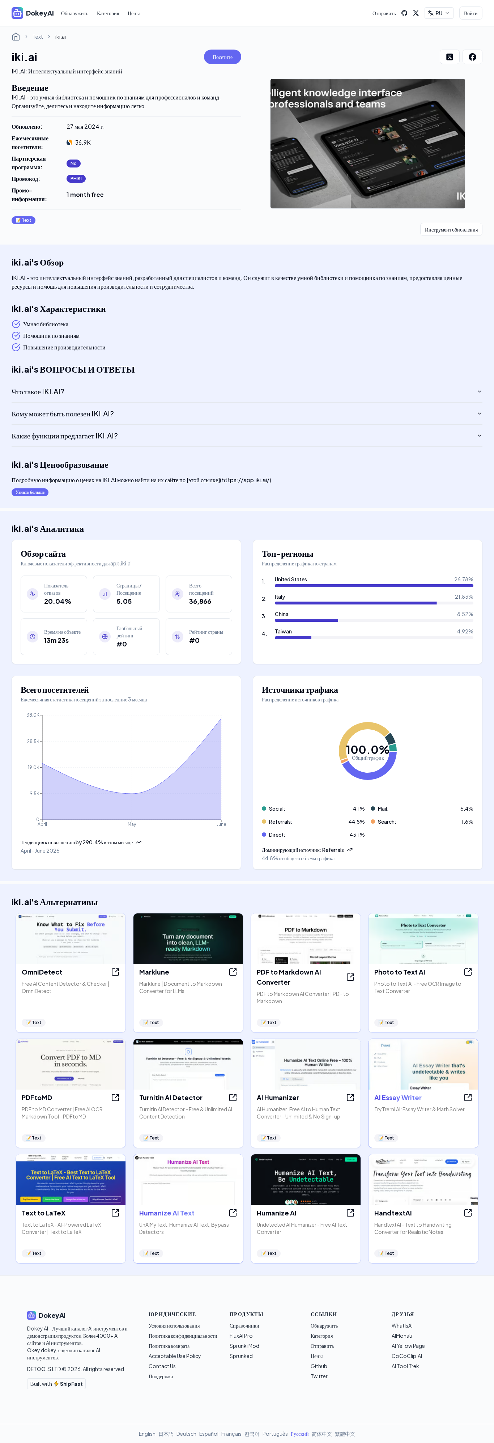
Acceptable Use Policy (175, 1356)
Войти (471, 13)
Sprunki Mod (244, 1345)
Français (231, 1433)
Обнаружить (74, 13)
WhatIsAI (402, 1325)
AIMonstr (402, 1335)
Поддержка (161, 1376)
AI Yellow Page (408, 1345)
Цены (134, 13)
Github (319, 1366)
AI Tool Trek (405, 1366)
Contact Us (162, 1366)
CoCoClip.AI (407, 1356)
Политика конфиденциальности (183, 1335)
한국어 (252, 1433)
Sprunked (241, 1356)
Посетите (223, 57)
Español (208, 1433)
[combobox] (439, 13)
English (147, 1433)
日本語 (166, 1433)
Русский (300, 1433)
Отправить (384, 13)
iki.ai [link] (60, 36)
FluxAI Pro (241, 1335)
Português (275, 1433)
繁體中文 (345, 1433)
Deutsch (186, 1433)
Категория (108, 13)
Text (38, 36)
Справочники (244, 1325)
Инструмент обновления (451, 229)
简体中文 (322, 1433)
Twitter (319, 1376)
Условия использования (174, 1325)
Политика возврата (169, 1345)
